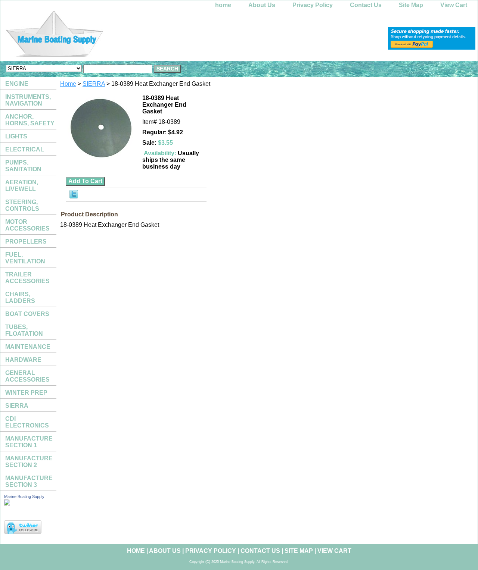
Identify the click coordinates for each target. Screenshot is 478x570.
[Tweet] (73, 196)
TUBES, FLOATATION (24, 330)
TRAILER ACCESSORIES (27, 277)
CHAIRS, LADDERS (20, 297)
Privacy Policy (312, 5)
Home (68, 84)
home (223, 5)
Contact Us (366, 5)
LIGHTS (16, 136)
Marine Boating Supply (24, 496)
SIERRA (94, 84)
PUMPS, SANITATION (23, 165)
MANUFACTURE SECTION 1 (29, 441)
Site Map (411, 5)
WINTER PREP (26, 392)
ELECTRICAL (24, 149)
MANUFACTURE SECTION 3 (29, 481)
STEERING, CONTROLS (22, 205)
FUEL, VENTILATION (25, 257)
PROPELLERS (26, 241)
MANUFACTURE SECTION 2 (29, 461)
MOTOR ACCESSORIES (27, 225)
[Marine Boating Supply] (93, 36)
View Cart (453, 5)
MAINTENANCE (27, 347)
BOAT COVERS (27, 314)
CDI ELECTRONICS (27, 422)
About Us (261, 5)
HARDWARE (23, 360)
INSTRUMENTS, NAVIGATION (28, 100)
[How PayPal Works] (431, 47)
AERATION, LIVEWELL (21, 185)
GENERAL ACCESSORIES (27, 376)
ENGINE (16, 84)
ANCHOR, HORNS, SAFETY (30, 119)
